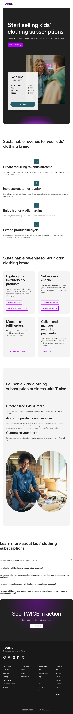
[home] (8, 4)
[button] (68, 4)
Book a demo (36, 626)
